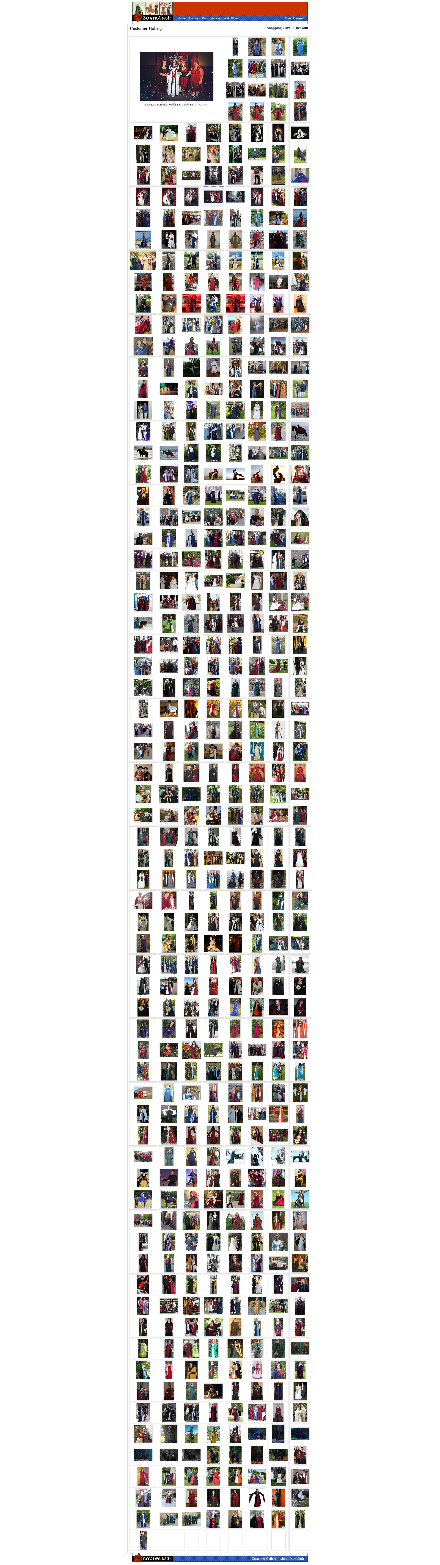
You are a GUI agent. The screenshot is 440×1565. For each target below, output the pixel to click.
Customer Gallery (264, 1558)
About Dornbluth (292, 1558)
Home (181, 18)
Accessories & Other (225, 18)
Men (204, 18)
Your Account (294, 18)
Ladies (193, 18)
